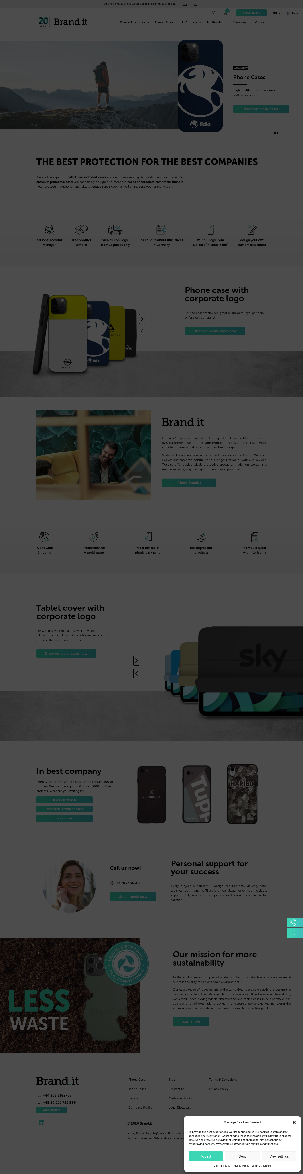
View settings (279, 1156)
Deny (242, 1156)
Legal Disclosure (262, 1165)
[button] (294, 1122)
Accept (206, 1156)
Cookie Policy (222, 1165)
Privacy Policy (240, 1165)
